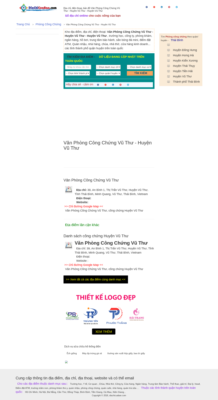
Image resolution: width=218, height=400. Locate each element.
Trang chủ (23, 24)
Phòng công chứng (48, 24)
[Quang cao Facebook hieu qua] (133, 361)
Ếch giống (72, 353)
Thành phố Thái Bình (186, 81)
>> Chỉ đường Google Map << (83, 206)
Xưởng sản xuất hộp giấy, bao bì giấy (126, 353)
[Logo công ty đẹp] (109, 313)
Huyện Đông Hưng (185, 50)
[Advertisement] (109, 114)
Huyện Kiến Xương (185, 60)
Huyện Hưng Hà (183, 55)
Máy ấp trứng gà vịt (92, 353)
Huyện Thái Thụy (184, 65)
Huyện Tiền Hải (183, 71)
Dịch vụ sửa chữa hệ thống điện (82, 346)
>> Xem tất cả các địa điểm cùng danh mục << (96, 279)
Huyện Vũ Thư (182, 76)
